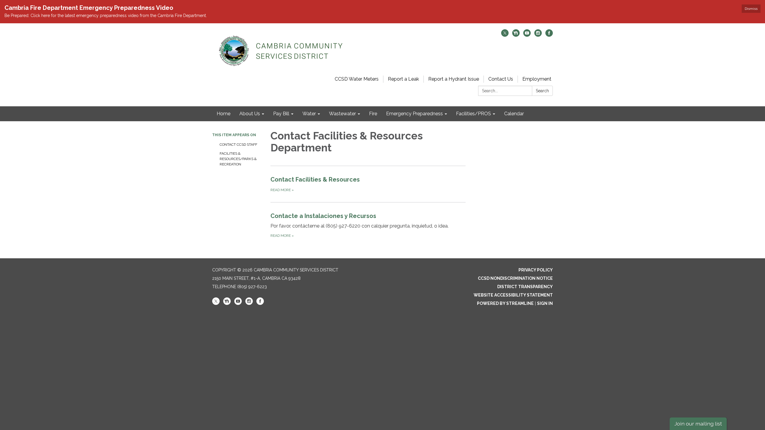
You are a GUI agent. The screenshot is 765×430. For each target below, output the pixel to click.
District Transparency (525, 286)
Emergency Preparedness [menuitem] (414, 113)
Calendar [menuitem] (514, 113)
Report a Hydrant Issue (453, 79)
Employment (536, 79)
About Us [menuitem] (249, 113)
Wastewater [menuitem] (342, 113)
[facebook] (549, 35)
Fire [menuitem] (373, 113)
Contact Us (500, 79)
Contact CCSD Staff (238, 144)
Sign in (545, 303)
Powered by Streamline (505, 303)
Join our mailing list (698, 423)
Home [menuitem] (223, 113)
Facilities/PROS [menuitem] (473, 113)
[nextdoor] (516, 35)
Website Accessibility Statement (513, 295)
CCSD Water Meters (357, 79)
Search (542, 90)
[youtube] (527, 35)
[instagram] (538, 35)
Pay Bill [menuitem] (281, 113)
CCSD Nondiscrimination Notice (515, 278)
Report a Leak (403, 79)
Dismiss (751, 9)
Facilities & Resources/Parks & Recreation (238, 158)
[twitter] (505, 35)
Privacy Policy (535, 270)
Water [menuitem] (309, 113)
